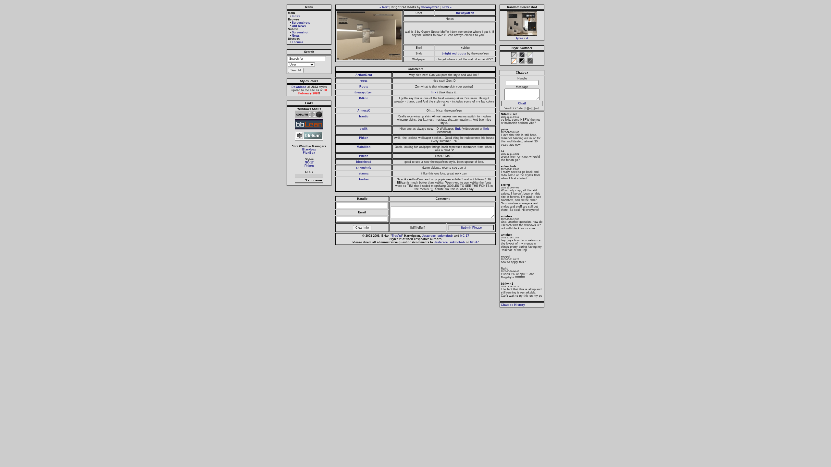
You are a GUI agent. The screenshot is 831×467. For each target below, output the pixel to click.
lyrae (519, 38)
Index (296, 16)
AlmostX (363, 110)
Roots (363, 86)
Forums (297, 42)
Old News (299, 26)
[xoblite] (309, 118)
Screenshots (301, 22)
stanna (363, 173)
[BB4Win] (309, 140)
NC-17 (309, 162)
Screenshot (300, 32)
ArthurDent (363, 75)
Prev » (447, 7)
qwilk (363, 128)
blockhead (363, 161)
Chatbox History (513, 304)
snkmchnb (363, 167)
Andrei (364, 179)
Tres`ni (397, 235)
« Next (384, 7)
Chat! (522, 103)
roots (363, 80)
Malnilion (364, 147)
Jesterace (429, 235)
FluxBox (309, 152)
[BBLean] (309, 129)
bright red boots (454, 53)
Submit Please (471, 227)
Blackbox (309, 149)
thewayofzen (430, 7)
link (433, 92)
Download (298, 87)
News (296, 35)
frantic (363, 116)
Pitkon (309, 165)
